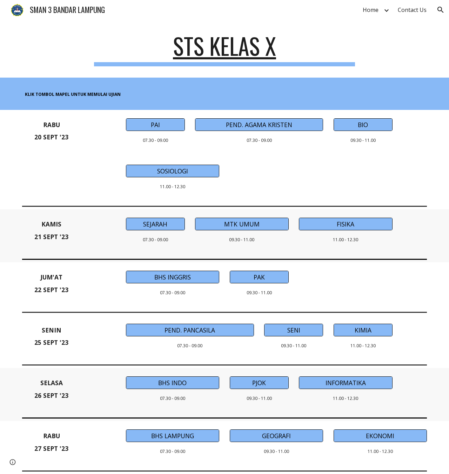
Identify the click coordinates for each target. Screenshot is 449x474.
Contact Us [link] (412, 10)
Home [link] (370, 10)
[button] (440, 9)
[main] (224, 49)
